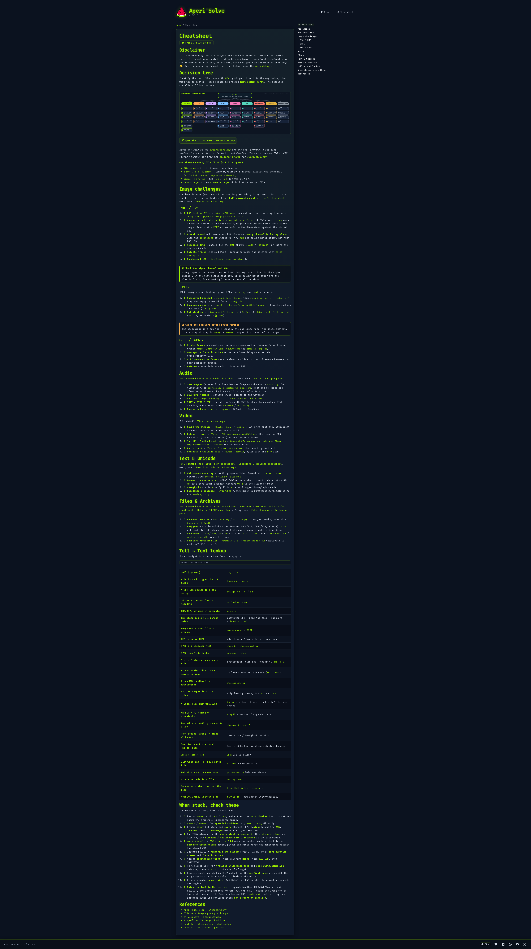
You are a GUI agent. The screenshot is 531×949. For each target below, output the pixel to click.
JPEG (302, 44)
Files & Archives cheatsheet (232, 506)
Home (178, 25)
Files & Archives (307, 62)
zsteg (240, 216)
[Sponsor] (495, 944)
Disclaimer (304, 29)
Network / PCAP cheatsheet (214, 510)
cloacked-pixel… (238, 621)
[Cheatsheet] (510, 944)
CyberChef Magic (237, 788)
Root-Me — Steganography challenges (207, 924)
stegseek (210, 308)
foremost (262, 245)
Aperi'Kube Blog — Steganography (205, 910)
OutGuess (247, 312)
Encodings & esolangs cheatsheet (260, 463)
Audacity (272, 384)
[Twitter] (524, 944)
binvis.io (233, 796)
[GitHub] (517, 944)
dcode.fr (257, 788)
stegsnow (235, 476)
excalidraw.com (256, 156)
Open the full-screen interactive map (210, 140)
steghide (236, 301)
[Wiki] (503, 944)
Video (301, 55)
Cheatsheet (346, 12)
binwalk (206, 523)
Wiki (326, 12)
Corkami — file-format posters (204, 927)
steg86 (231, 714)
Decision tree (306, 32)
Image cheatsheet (273, 198)
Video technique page (211, 421)
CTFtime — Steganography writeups (206, 913)
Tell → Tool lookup (309, 66)
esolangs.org (201, 494)
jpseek (219, 315)
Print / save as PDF (198, 42)
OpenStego (217, 259)
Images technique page (210, 201)
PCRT (216, 227)
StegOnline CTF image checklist (204, 920)
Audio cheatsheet (224, 378)
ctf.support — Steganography (202, 917)
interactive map (220, 149)
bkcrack (232, 763)
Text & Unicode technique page (216, 467)
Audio (301, 51)
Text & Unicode (306, 59)
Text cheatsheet (224, 463)
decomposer (206, 237)
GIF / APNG (306, 47)
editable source (229, 156)
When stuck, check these (312, 70)
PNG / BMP (305, 40)
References (304, 74)
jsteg (191, 315)
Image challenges (307, 36)
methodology (263, 66)
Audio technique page (268, 378)
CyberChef (225, 490)
